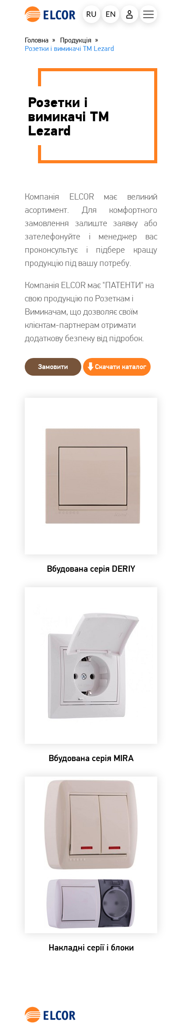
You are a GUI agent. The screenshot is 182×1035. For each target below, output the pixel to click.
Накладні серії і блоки (91, 947)
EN (111, 14)
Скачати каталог (120, 366)
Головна (37, 40)
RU (91, 14)
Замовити (53, 366)
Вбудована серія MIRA (91, 758)
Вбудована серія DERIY (91, 568)
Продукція (75, 40)
